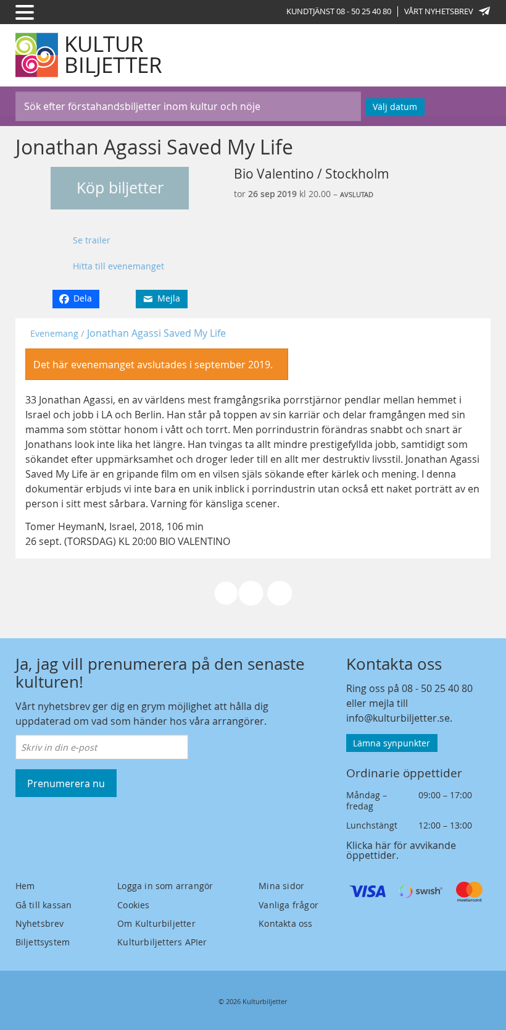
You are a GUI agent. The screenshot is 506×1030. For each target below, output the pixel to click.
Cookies (133, 905)
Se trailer (91, 240)
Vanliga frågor (288, 905)
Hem (25, 886)
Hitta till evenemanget (118, 266)
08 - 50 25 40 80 (437, 688)
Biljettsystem (42, 942)
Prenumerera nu (66, 783)
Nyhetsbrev (39, 923)
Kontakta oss (285, 923)
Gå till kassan (43, 905)
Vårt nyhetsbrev (438, 11)
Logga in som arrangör (165, 886)
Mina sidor (281, 886)
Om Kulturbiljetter (156, 923)
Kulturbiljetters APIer (162, 942)
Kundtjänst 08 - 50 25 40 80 (338, 11)
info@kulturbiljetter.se (398, 718)
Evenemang (54, 333)
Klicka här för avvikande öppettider (401, 850)
